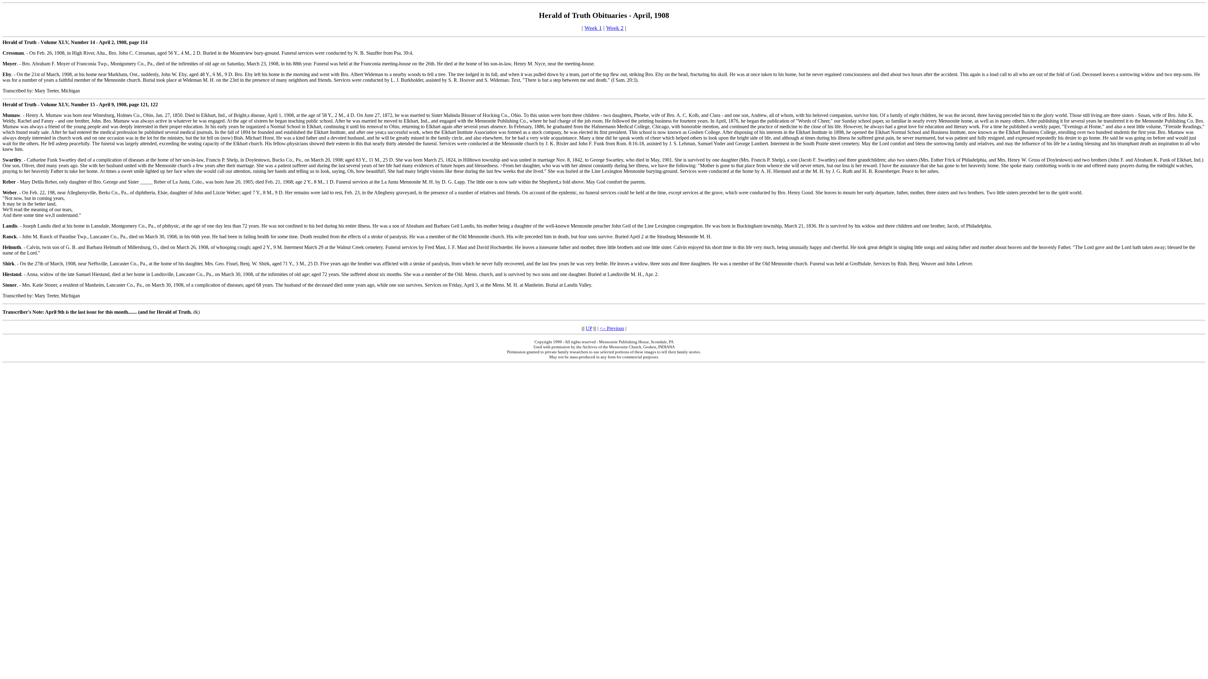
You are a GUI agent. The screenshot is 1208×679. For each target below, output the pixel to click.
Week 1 (593, 28)
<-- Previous (612, 328)
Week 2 (615, 28)
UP (589, 328)
